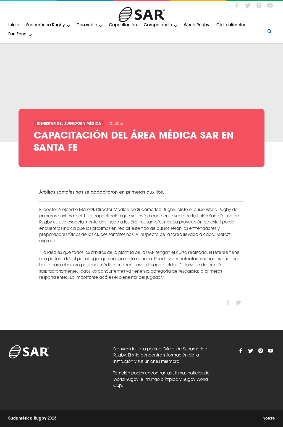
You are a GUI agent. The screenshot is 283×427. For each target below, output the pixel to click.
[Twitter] (248, 5)
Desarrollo (87, 25)
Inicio (13, 25)
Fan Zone (17, 34)
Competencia (158, 25)
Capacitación (123, 25)
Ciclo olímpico (231, 25)
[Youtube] (270, 5)
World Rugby (196, 25)
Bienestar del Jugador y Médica (69, 124)
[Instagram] (259, 5)
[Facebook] (237, 5)
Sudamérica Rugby (45, 25)
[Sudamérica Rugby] (141, 14)
